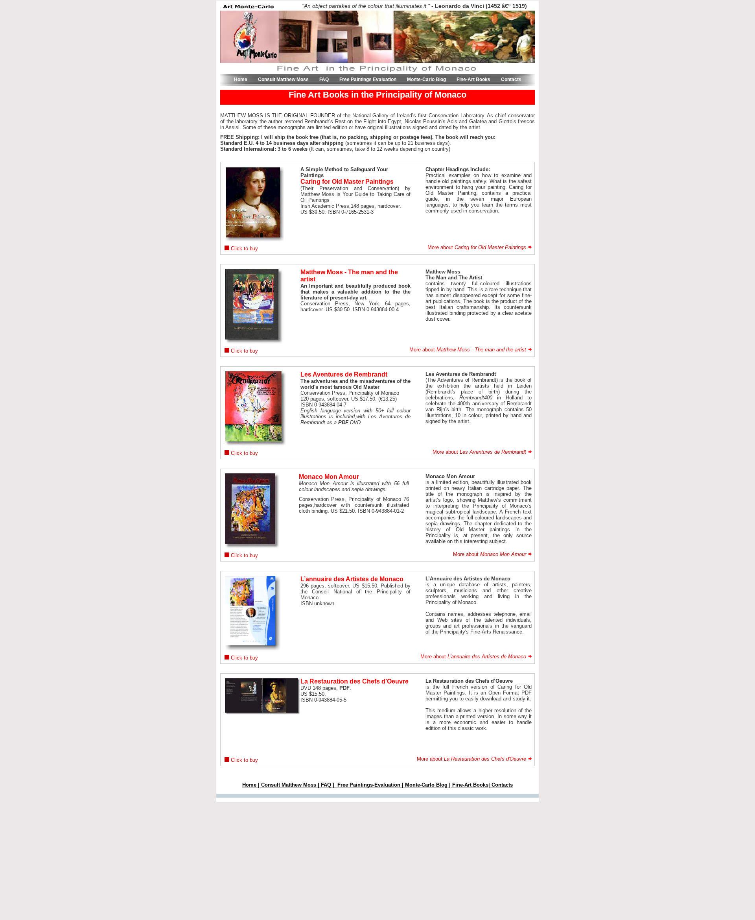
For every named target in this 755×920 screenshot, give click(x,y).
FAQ (324, 79)
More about (476, 247)
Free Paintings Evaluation (368, 79)
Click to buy (243, 248)
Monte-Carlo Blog (427, 79)
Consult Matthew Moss (284, 79)
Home (241, 79)
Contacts (511, 79)
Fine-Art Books (474, 79)
